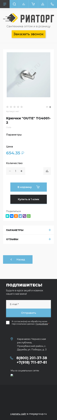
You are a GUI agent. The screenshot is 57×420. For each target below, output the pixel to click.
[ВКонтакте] (12, 216)
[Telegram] (20, 216)
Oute (8, 127)
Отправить (28, 312)
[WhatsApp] (29, 216)
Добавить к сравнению (47, 171)
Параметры (14, 230)
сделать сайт (18, 413)
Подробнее (42, 324)
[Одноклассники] (16, 216)
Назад (20, 259)
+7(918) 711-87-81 (32, 362)
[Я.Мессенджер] (7, 216)
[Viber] (24, 216)
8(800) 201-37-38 (31, 358)
